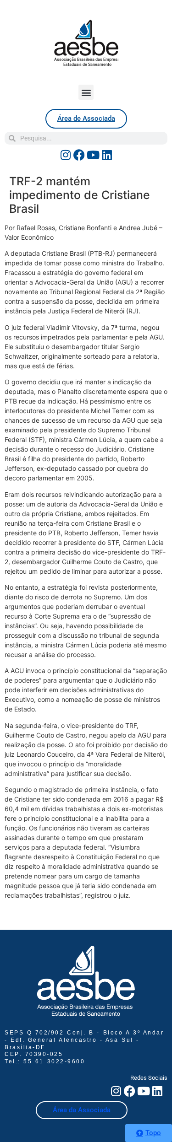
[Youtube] (93, 155)
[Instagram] (65, 155)
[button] (86, 92)
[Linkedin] (107, 155)
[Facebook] (79, 155)
